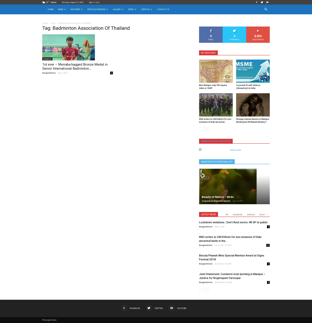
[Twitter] (262, 2)
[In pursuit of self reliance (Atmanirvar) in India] (253, 71)
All (227, 214)
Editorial (251, 214)
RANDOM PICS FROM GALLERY (217, 161)
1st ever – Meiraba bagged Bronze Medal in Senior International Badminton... (75, 66)
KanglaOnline (49, 73)
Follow (234, 28)
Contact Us (163, 9)
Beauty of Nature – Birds (218, 197)
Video (131, 9)
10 (268, 245)
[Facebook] (256, 2)
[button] (266, 9)
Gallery (117, 9)
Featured (75, 9)
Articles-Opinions (96, 9)
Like (211, 28)
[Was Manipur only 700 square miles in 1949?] (216, 71)
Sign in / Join (94, 2)
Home (50, 9)
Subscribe (258, 28)
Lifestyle (145, 9)
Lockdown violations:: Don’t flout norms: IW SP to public (233, 222)
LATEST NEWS (208, 214)
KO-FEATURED (208, 53)
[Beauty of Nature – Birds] (234, 186)
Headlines (47, 59)
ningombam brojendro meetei (216, 201)
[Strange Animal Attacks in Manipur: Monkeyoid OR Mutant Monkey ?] (253, 104)
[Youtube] (267, 2)
